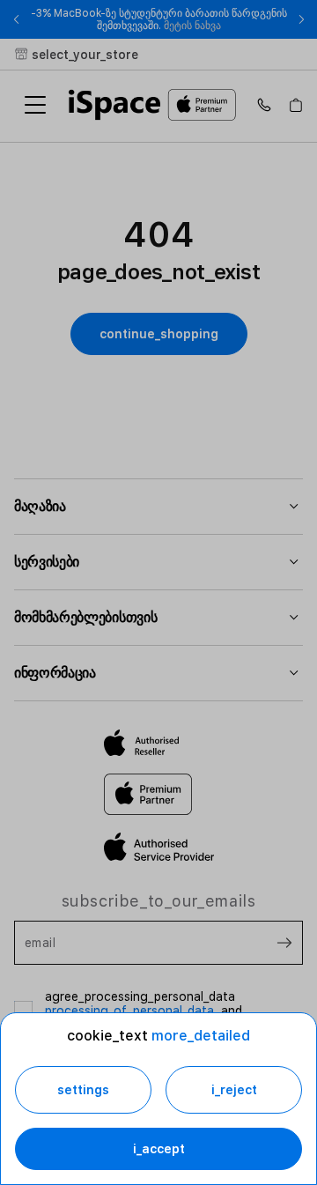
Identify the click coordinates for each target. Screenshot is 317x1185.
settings (83, 1090)
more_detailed (200, 1035)
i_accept (159, 1149)
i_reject (234, 1090)
